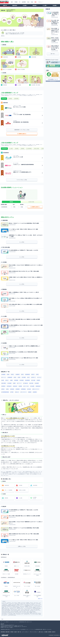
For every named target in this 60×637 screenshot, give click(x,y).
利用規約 (12, 631)
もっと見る (21, 242)
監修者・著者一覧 (17, 631)
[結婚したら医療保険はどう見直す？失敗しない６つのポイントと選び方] (4, 294)
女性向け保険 (36, 148)
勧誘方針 (53, 631)
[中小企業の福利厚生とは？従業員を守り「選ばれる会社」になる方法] (4, 251)
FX (19, 2)
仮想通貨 (24, 2)
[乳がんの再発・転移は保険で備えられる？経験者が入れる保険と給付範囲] (4, 321)
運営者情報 (3, 631)
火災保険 (10, 98)
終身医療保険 (4, 148)
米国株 (16, 2)
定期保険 (22, 148)
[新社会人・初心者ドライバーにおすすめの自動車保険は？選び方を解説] (4, 225)
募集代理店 (8, 631)
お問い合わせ (41, 631)
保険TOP (5, 5)
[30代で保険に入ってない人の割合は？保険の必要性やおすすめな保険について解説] (4, 299)
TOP (2, 619)
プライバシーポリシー (34, 631)
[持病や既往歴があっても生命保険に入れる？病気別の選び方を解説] (4, 353)
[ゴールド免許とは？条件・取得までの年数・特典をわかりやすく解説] (4, 230)
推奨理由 (49, 631)
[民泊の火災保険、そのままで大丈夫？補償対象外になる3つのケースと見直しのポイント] (4, 266)
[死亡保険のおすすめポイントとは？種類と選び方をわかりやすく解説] (4, 359)
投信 (28, 2)
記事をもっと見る (22, 546)
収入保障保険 (29, 148)
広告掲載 (45, 631)
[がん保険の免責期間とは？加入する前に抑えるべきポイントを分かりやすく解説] (4, 326)
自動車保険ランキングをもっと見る (21, 129)
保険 (35, 2)
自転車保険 (16, 98)
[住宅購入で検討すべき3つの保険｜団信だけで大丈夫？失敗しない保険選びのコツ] (4, 278)
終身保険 (16, 148)
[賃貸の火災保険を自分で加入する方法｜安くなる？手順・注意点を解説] (4, 273)
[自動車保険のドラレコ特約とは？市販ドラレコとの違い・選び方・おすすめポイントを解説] (4, 236)
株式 (12, 2)
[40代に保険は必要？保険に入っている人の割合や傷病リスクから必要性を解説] (4, 306)
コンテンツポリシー (25, 631)
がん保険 (11, 148)
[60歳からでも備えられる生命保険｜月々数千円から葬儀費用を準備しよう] (4, 347)
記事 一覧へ (53, 53)
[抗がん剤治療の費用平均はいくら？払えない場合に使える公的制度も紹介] (4, 332)
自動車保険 (4, 98)
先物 (32, 2)
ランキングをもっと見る (22, 179)
